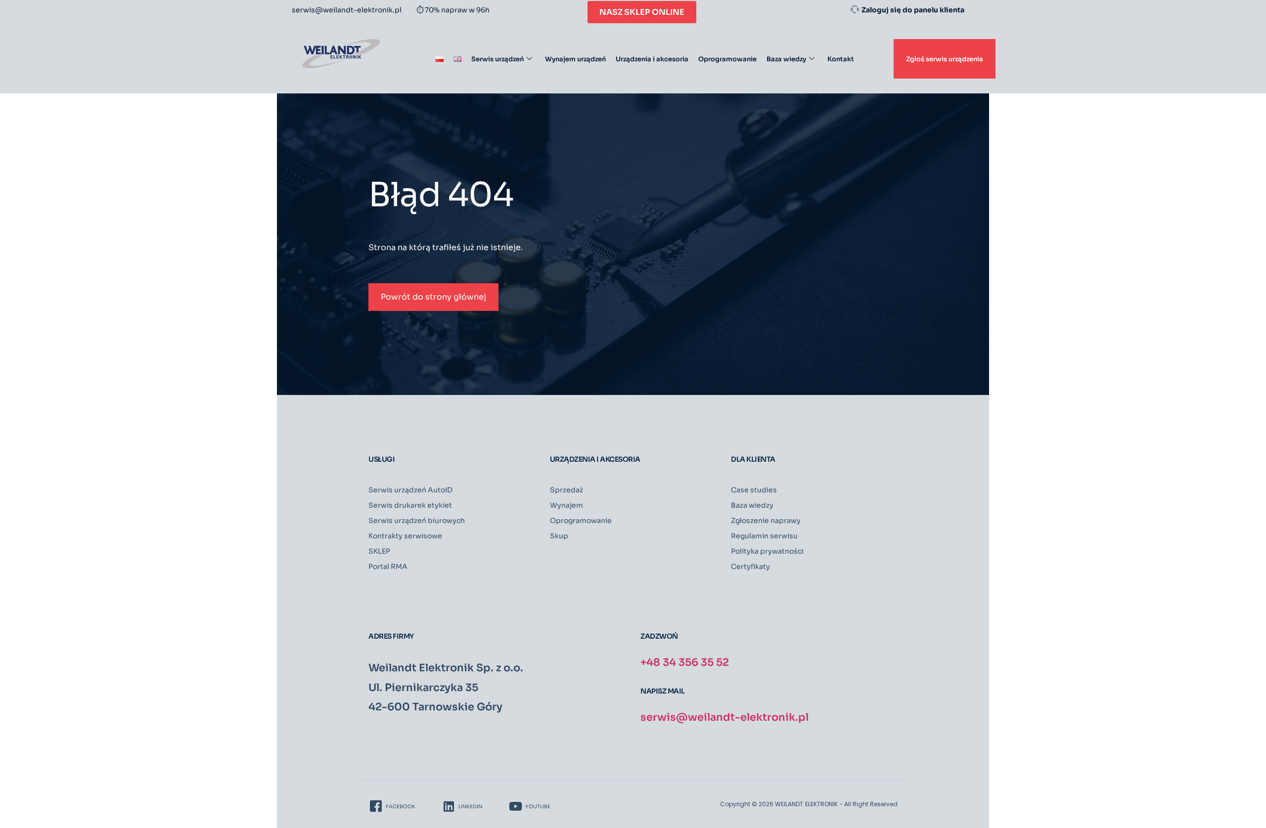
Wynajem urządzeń (575, 59)
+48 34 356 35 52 (684, 662)
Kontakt (840, 59)
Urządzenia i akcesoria (652, 59)
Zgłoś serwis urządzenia (944, 59)
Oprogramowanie (727, 59)
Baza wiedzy (786, 59)
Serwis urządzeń (497, 59)
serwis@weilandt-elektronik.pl (724, 717)
